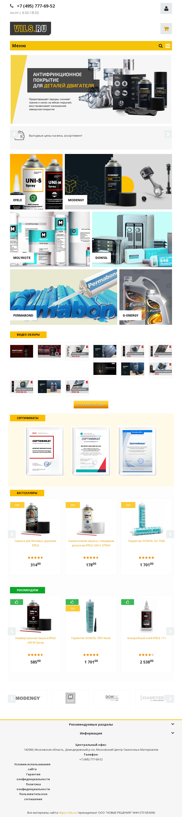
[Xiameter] (153, 697)
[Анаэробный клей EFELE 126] (77, 386)
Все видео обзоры (91, 404)
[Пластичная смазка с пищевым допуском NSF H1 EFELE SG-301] (77, 351)
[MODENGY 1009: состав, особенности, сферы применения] (132, 368)
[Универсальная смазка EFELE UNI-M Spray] (21, 351)
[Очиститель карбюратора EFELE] (160, 368)
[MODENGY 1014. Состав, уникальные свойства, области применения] (104, 351)
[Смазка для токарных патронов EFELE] (160, 351)
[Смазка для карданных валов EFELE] (132, 351)
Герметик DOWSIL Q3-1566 (146, 541)
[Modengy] (28, 697)
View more (36, 181)
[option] (91, 89)
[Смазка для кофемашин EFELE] (104, 368)
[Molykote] (70, 698)
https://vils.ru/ (68, 813)
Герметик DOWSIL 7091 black (91, 638)
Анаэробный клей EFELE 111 (146, 638)
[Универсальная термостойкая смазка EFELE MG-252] (21, 386)
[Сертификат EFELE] (44, 451)
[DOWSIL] (112, 698)
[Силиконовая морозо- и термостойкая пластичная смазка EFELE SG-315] (49, 351)
